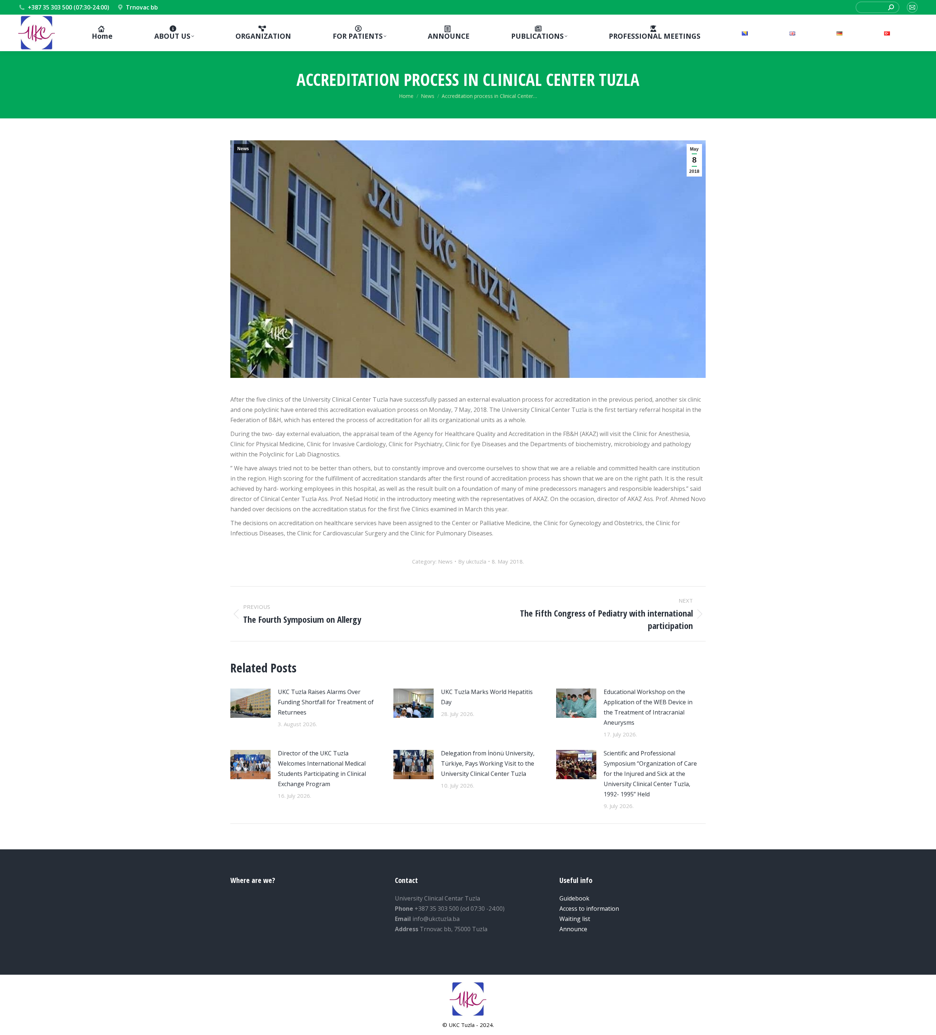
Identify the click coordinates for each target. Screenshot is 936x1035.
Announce (573, 929)
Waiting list (574, 919)
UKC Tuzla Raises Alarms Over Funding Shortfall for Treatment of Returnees (326, 702)
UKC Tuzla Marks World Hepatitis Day (487, 697)
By (472, 561)
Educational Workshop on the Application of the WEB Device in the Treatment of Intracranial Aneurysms (648, 707)
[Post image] (250, 703)
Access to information (589, 909)
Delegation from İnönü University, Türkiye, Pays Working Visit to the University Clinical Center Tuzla (488, 763)
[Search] (891, 7)
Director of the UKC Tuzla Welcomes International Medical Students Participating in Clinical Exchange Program (322, 768)
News (243, 148)
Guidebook (574, 898)
